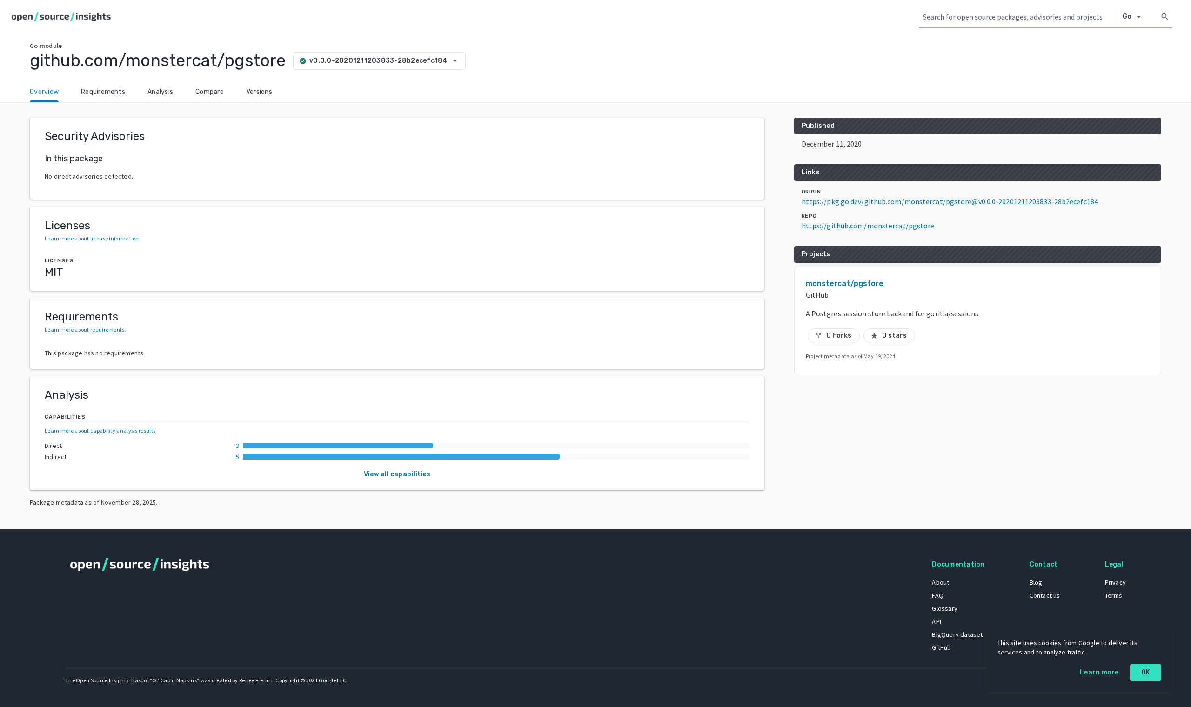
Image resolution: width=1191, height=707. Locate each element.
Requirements (103, 92)
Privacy (1115, 582)
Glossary (944, 608)
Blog (1036, 582)
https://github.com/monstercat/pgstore (868, 225)
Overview (44, 92)
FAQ (937, 595)
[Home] (63, 16)
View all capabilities (397, 474)
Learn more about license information (92, 238)
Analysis (160, 92)
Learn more (1099, 672)
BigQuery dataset (957, 634)
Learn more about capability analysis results (100, 430)
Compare (209, 92)
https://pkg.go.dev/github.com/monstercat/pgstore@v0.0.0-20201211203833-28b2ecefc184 (950, 201)
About (940, 582)
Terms (1114, 595)
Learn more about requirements (85, 329)
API (936, 621)
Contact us (1045, 595)
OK (1146, 672)
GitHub (941, 647)
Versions (259, 92)
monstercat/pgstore (845, 283)
